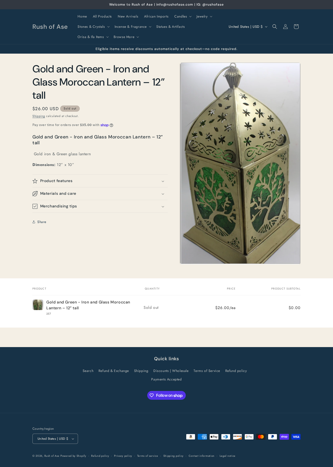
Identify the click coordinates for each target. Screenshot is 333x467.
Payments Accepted (166, 379)
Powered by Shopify (73, 456)
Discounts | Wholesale (171, 370)
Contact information (202, 456)
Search (88, 370)
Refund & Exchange (113, 370)
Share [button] (41, 221)
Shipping (38, 116)
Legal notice (227, 456)
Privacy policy (123, 456)
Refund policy (236, 370)
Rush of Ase (51, 456)
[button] (182, 16)
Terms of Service (207, 370)
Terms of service (147, 456)
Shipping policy (173, 456)
